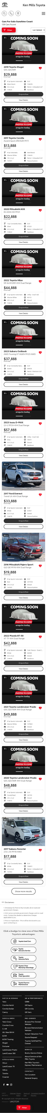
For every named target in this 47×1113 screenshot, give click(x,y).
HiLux (4, 1063)
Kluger (5, 1043)
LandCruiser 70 (8, 1066)
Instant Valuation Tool (34, 1034)
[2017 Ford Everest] (23, 476)
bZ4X (4, 1035)
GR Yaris (28, 1012)
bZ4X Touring (7, 1039)
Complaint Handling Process (38, 1094)
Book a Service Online (33, 1053)
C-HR (4, 1028)
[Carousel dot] (19, 60)
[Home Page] (12, 5)
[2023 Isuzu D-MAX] (23, 405)
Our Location (30, 1074)
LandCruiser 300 (8, 1053)
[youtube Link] (7, 1084)
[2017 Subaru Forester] (23, 831)
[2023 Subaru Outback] (23, 334)
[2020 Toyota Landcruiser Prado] (23, 760)
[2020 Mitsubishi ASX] (23, 191)
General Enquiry (31, 1078)
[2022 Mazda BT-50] (23, 618)
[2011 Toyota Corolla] (23, 120)
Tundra (5, 1073)
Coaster (5, 1077)
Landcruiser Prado (9, 1050)
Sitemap (13, 1093)
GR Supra (28, 1005)
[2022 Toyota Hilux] (23, 262)
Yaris (4, 1001)
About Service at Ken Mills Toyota (33, 1057)
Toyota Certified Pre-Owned (33, 1042)
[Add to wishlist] (40, 68)
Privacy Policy (18, 1094)
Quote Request (31, 1037)
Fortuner (5, 1046)
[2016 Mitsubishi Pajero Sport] (23, 547)
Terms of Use (27, 1094)
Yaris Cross (6, 1021)
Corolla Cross (7, 1025)
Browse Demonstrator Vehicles (34, 1029)
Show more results (23, 891)
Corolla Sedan (8, 1008)
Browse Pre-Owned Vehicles (33, 1022)
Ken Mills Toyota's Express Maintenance (33, 1063)
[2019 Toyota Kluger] (23, 49)
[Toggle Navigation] (43, 13)
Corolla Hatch (8, 1005)
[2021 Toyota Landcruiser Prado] (23, 689)
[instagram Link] (11, 1084)
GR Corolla (29, 1008)
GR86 (27, 1001)
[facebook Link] (3, 1084)
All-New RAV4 (8, 1032)
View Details (23, 100)
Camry (5, 1012)
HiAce (4, 1070)
